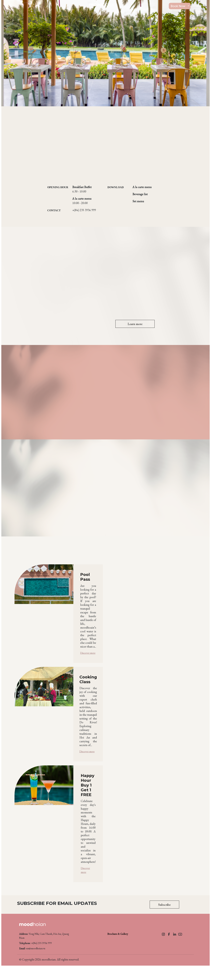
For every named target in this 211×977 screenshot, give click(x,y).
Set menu (138, 201)
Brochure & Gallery (117, 934)
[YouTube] (180, 933)
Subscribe (164, 904)
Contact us (53, 415)
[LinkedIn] (174, 933)
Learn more (135, 324)
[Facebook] (169, 933)
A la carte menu (142, 187)
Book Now (178, 6)
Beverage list (140, 194)
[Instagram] (163, 933)
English (198, 5)
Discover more (87, 653)
